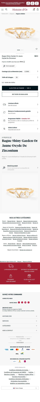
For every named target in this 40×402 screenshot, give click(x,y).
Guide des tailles (10, 82)
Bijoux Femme (11, 243)
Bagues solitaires (20, 13)
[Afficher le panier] (38, 10)
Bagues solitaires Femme (19, 235)
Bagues (12, 13)
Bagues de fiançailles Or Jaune (22, 232)
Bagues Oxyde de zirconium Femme (11, 223)
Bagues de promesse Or (26, 250)
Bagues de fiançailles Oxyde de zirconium (20, 229)
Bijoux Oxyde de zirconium (29, 243)
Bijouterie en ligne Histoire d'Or (8, 261)
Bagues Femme (11, 221)
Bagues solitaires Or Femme (20, 239)
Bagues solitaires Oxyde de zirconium (12, 237)
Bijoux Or (19, 243)
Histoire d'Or (5, 13)
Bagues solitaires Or (32, 235)
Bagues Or (19, 221)
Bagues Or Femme (26, 223)
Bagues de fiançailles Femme (22, 227)
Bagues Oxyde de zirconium (30, 221)
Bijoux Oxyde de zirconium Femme (12, 245)
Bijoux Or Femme (26, 245)
